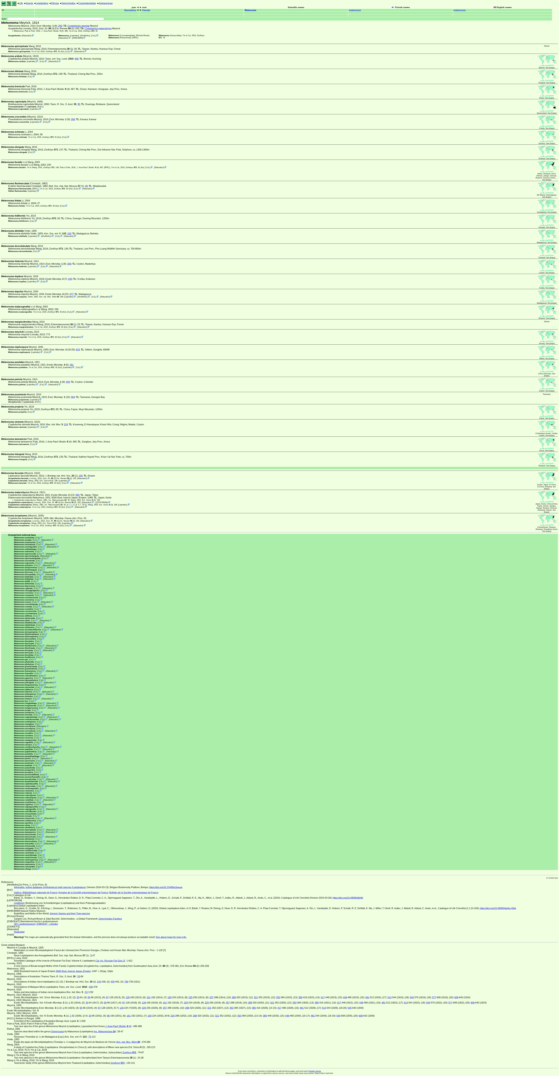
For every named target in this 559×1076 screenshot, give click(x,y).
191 (72, 365)
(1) (60, 49)
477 (71, 294)
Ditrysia (55, 3)
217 (87, 992)
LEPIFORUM (101, 502)
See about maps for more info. (171, 937)
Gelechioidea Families (110, 919)
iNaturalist (26, 36)
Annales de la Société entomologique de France (83, 892)
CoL (93, 36)
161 (149, 997)
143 (99, 981)
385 (300, 997)
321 (256, 997)
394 (77, 495)
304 (73, 397)
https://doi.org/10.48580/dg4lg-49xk (498, 908)
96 (108, 1016)
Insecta (29, 3)
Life (21, 3)
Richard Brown (143, 35)
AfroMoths (85, 36)
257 (211, 997)
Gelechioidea (68, 3)
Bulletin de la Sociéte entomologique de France (133, 892)
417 (323, 997)
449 (345, 997)
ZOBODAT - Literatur (47, 924)
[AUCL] (40, 107)
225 (190, 997)
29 (86, 186)
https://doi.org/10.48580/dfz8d (348, 898)
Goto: (4, 19)
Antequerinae (106, 3)
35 (78, 104)
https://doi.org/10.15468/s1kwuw (165, 887)
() (355, 10)
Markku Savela (315, 1071)
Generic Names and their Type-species (70, 913)
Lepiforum (19, 903)
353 (278, 997)
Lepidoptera (42, 3)
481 (367, 997)
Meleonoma (250, 10)
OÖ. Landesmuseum (24, 924)
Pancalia (146, 10)
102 (69, 233)
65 (89, 997)
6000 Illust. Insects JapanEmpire (69, 497)
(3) (46, 28)
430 (91, 987)
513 (389, 997)
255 (60, 26)
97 (107, 997)
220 (70, 279)
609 (456, 997)
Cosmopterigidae (87, 3)
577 (434, 997)
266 (73, 119)
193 (169, 997)
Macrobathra (130, 10)
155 (81, 476)
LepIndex (74, 36)
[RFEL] (135, 38)
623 (78, 349)
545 (412, 997)
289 (234, 997)
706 (126, 981)
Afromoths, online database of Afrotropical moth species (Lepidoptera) (50, 887)
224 (66, 424)
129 (128, 997)
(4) (52, 31)
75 (89, 1037)
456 (76, 59)
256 (69, 264)
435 (113, 981)
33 (78, 976)
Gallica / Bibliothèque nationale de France (35, 892)
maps (552, 68)
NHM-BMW (77, 38)
